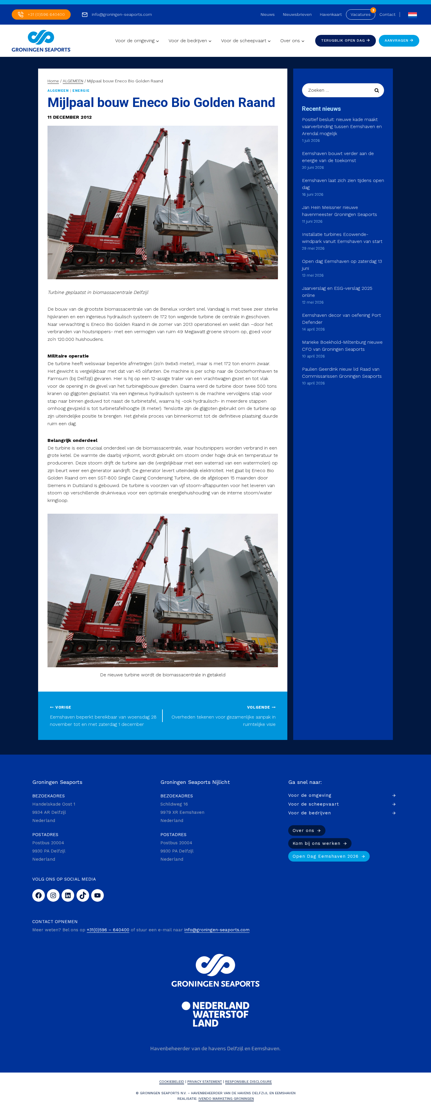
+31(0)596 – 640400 (108, 929)
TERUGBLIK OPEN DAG (343, 40)
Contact (387, 14)
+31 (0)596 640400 (46, 14)
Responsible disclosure (248, 1082)
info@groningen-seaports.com (122, 14)
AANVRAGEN (397, 40)
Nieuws (268, 14)
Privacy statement (204, 1082)
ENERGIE (80, 91)
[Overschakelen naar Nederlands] (411, 14)
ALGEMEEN (58, 91)
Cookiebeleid (171, 1082)
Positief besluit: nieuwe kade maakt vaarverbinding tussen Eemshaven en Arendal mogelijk (342, 126)
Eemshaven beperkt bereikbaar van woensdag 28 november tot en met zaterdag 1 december (103, 716)
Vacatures (361, 14)
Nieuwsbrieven (297, 14)
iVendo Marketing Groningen (226, 1099)
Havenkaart (331, 14)
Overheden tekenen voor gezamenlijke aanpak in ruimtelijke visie (224, 716)
